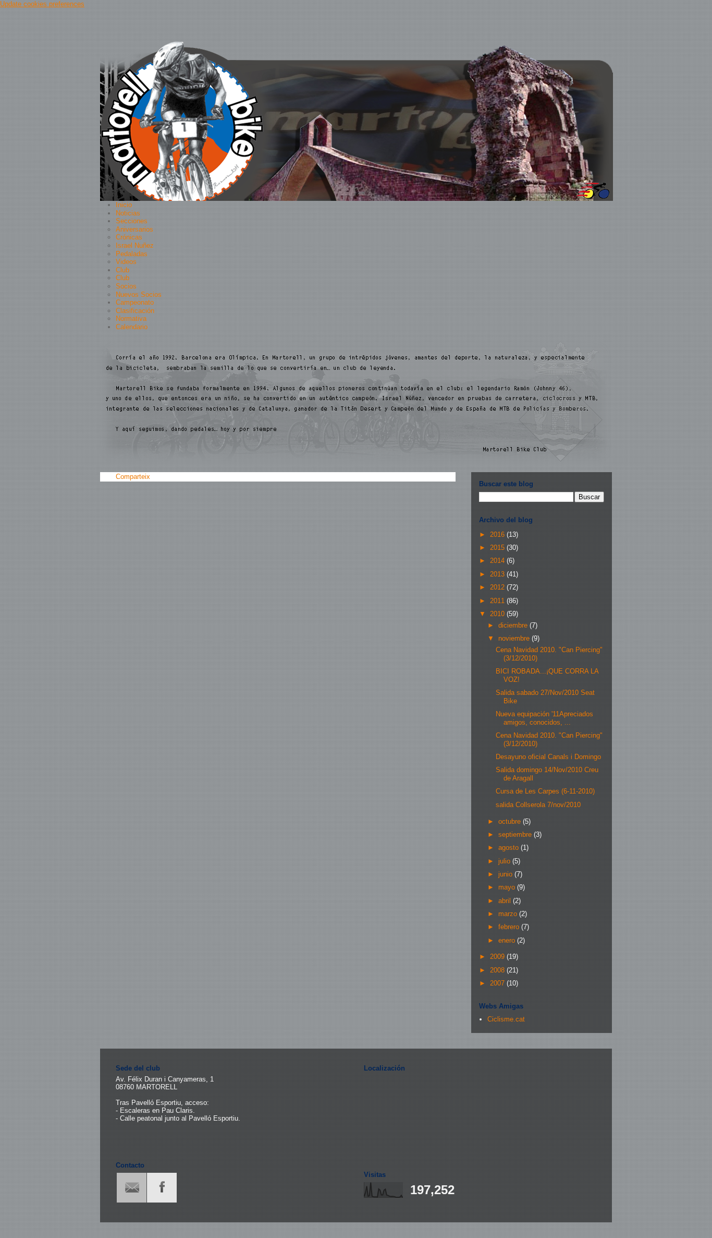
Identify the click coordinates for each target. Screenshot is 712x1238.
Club (122, 270)
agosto (509, 847)
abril (505, 901)
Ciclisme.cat (506, 1019)
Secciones (132, 221)
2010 (498, 614)
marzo (508, 914)
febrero (509, 927)
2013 (498, 574)
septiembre (516, 834)
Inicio (124, 205)
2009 (498, 956)
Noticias (128, 213)
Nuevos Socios (139, 294)
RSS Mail (131, 1188)
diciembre (514, 625)
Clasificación (135, 311)
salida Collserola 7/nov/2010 (538, 805)
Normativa (131, 318)
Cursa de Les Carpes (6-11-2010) (545, 791)
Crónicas (129, 237)
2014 (498, 560)
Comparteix (133, 476)
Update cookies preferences (42, 4)
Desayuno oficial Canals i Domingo (548, 757)
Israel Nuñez (135, 245)
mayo (507, 887)
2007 (498, 983)
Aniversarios (134, 229)
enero (507, 940)
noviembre (515, 638)
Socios (126, 286)
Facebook (162, 1188)
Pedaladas (132, 254)
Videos (126, 262)
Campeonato (135, 302)
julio (505, 861)
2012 (498, 587)
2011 (498, 601)
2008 (498, 970)
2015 (498, 547)
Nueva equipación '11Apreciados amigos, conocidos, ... (544, 718)
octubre (510, 821)
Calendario (132, 327)
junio (506, 874)
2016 (498, 534)
